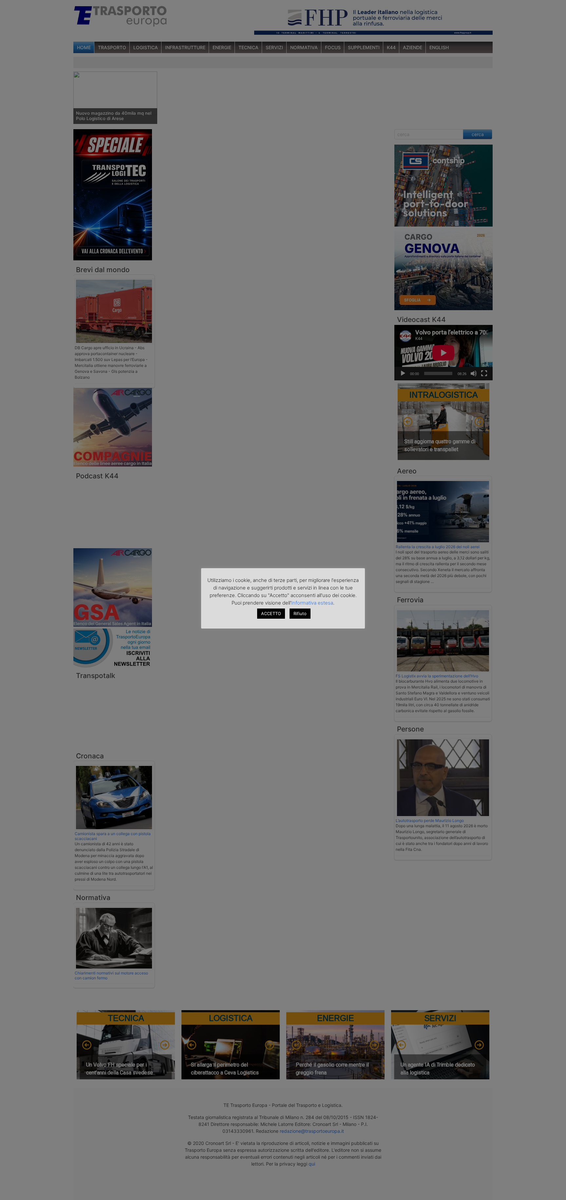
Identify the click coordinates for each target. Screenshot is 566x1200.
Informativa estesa (312, 603)
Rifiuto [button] (300, 613)
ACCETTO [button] (271, 613)
